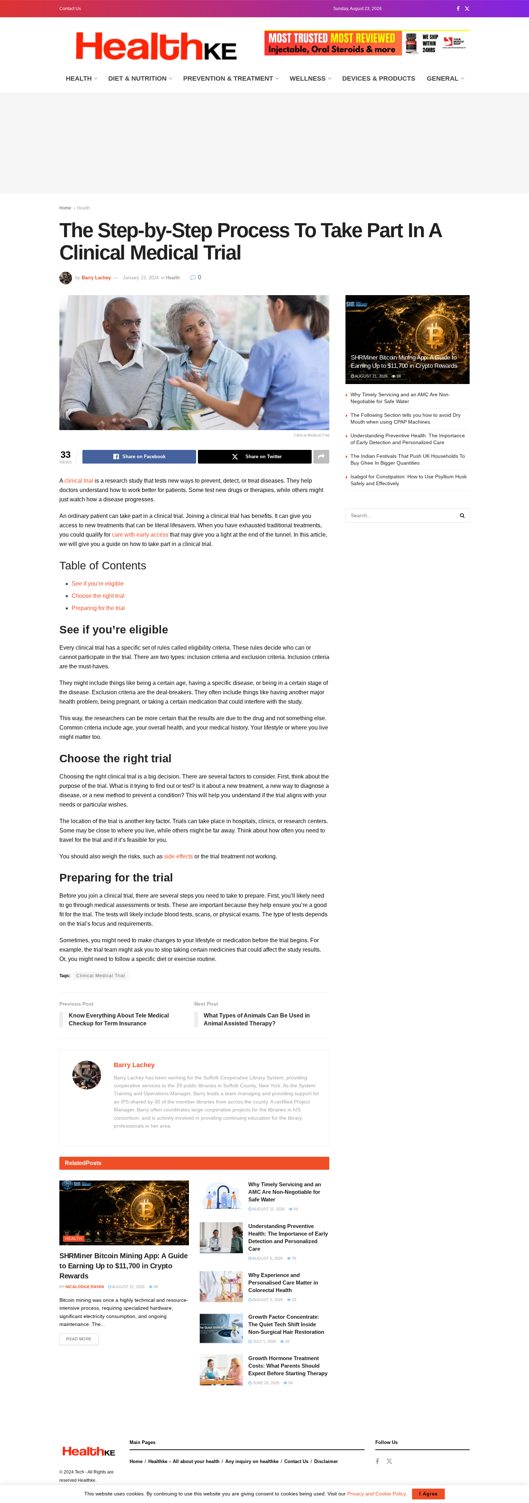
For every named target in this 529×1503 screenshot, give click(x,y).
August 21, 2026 (128, 1287)
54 (295, 1209)
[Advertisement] (264, 142)
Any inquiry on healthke (252, 1461)
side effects (178, 856)
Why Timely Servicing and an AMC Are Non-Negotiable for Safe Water (284, 1191)
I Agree (428, 1494)
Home (65, 208)
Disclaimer (326, 1461)
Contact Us (70, 8)
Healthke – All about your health (184, 1461)
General (442, 78)
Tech (79, 1472)
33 (293, 1299)
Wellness (308, 78)
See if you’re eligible (98, 584)
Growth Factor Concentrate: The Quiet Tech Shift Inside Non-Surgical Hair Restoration (286, 1324)
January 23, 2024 (141, 277)
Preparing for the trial (98, 608)
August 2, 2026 (267, 1299)
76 (293, 1258)
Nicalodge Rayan (84, 1287)
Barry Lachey (96, 277)
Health (79, 78)
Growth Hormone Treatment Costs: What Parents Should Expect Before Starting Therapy (287, 1365)
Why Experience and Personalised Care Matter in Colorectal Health (283, 1282)
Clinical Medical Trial (100, 975)
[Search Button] (462, 515)
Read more (79, 1339)
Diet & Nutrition (137, 78)
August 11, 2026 (268, 1209)
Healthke (86, 1480)
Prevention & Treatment (228, 78)
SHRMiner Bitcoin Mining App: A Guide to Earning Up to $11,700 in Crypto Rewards (123, 1266)
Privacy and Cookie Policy (376, 1494)
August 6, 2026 (267, 1258)
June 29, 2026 (265, 1383)
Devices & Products (378, 78)
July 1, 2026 (264, 1341)
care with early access (140, 535)
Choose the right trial (98, 596)
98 (155, 1287)
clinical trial (78, 481)
